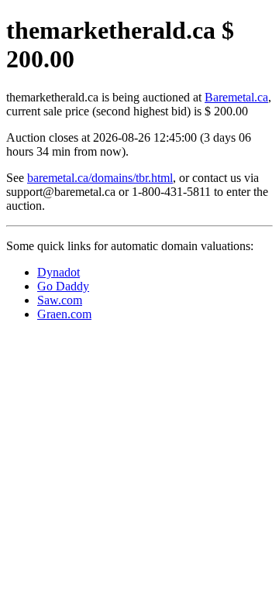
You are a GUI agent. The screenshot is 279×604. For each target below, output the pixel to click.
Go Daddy (63, 286)
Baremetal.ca (236, 97)
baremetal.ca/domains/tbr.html (100, 177)
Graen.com (64, 314)
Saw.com (59, 300)
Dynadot (58, 272)
